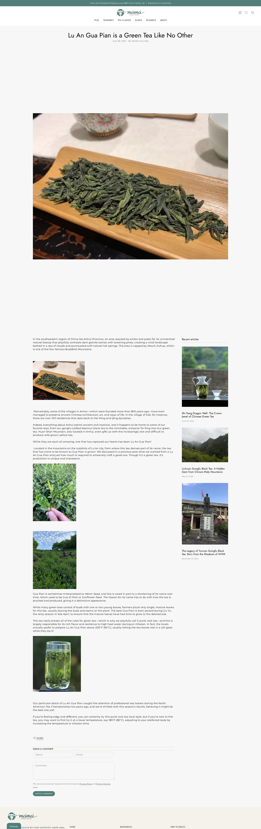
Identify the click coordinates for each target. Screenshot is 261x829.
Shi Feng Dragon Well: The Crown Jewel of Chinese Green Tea (202, 415)
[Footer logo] (22, 816)
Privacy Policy (86, 784)
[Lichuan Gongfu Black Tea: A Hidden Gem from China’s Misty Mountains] (205, 445)
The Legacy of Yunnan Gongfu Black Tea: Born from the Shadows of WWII (203, 552)
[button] (96, 20)
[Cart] (252, 12)
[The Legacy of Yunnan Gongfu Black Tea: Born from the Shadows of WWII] (205, 513)
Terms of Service (103, 784)
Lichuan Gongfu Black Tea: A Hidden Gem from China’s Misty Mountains (203, 470)
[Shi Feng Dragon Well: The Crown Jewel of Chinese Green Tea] (205, 377)
